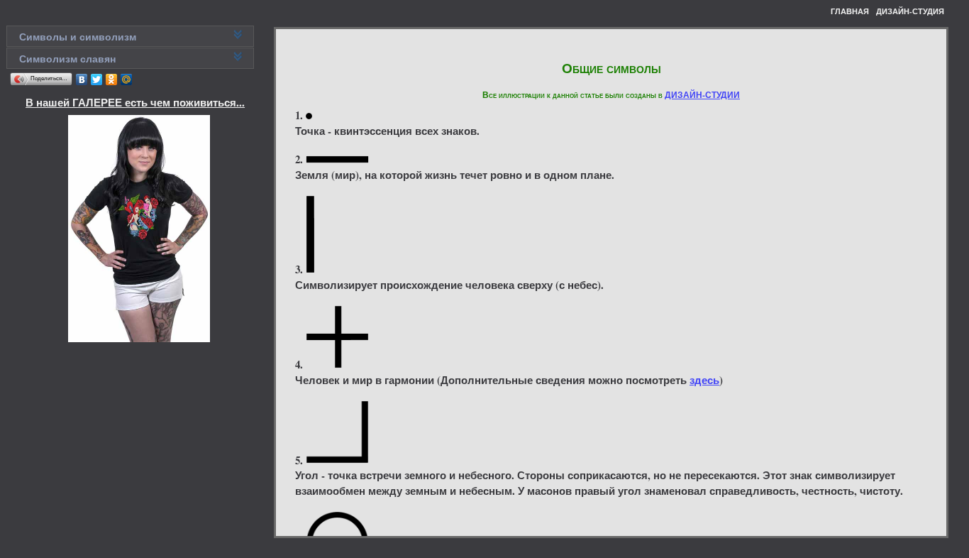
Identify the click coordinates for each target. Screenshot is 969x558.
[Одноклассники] (111, 79)
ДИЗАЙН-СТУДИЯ (910, 11)
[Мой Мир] (126, 79)
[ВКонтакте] (81, 79)
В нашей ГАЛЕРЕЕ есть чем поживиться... (135, 102)
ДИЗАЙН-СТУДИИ (702, 95)
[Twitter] (96, 79)
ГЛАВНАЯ (850, 11)
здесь (704, 380)
